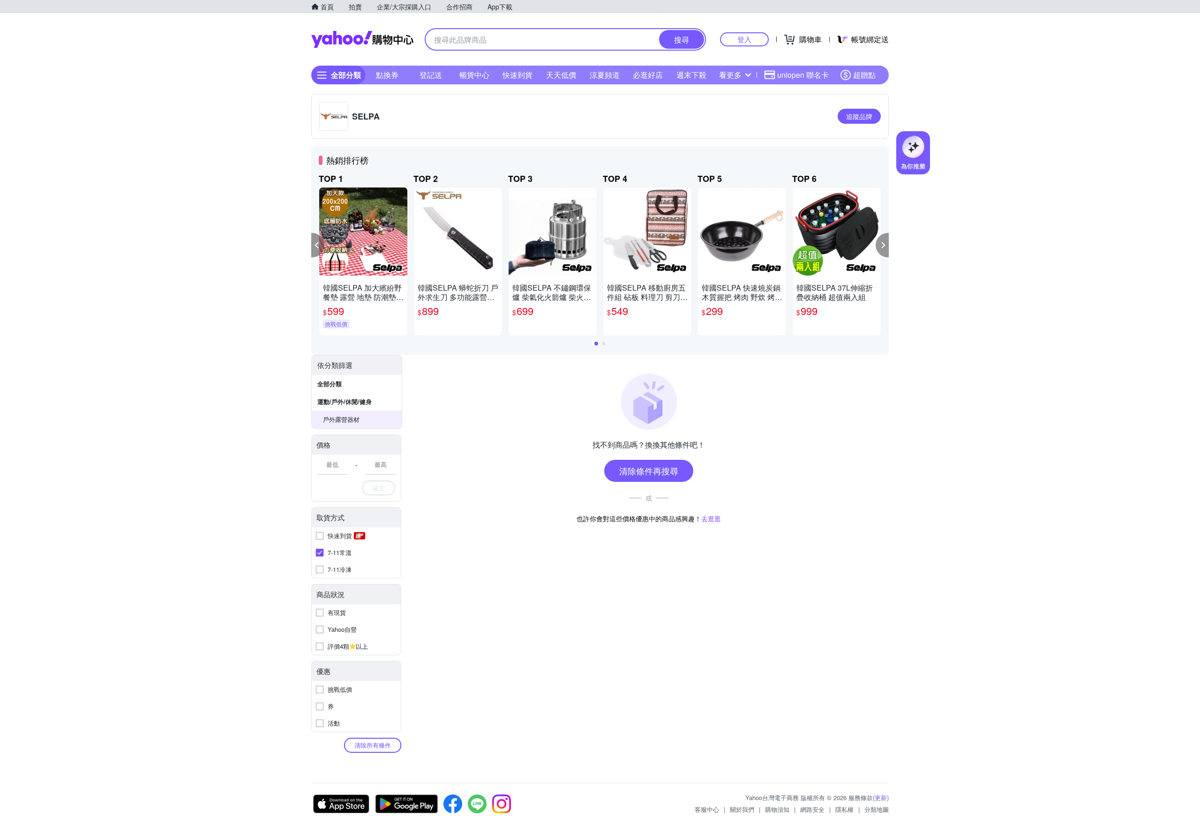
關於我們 (742, 809)
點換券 (387, 74)
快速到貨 (517, 74)
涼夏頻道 (605, 74)
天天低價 (561, 74)
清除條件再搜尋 (648, 471)
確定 (379, 487)
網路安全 (812, 809)
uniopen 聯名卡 (803, 74)
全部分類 (329, 383)
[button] (317, 245)
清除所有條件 (372, 745)
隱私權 (844, 809)
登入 (744, 39)
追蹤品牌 (859, 116)
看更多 (730, 74)
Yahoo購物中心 (362, 39)
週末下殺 (691, 74)
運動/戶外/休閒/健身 (344, 401)
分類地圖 (876, 809)
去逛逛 (711, 518)
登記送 (431, 74)
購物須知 (777, 809)
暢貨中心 (474, 74)
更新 (881, 797)
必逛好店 (648, 74)
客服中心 (707, 809)
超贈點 (864, 74)
